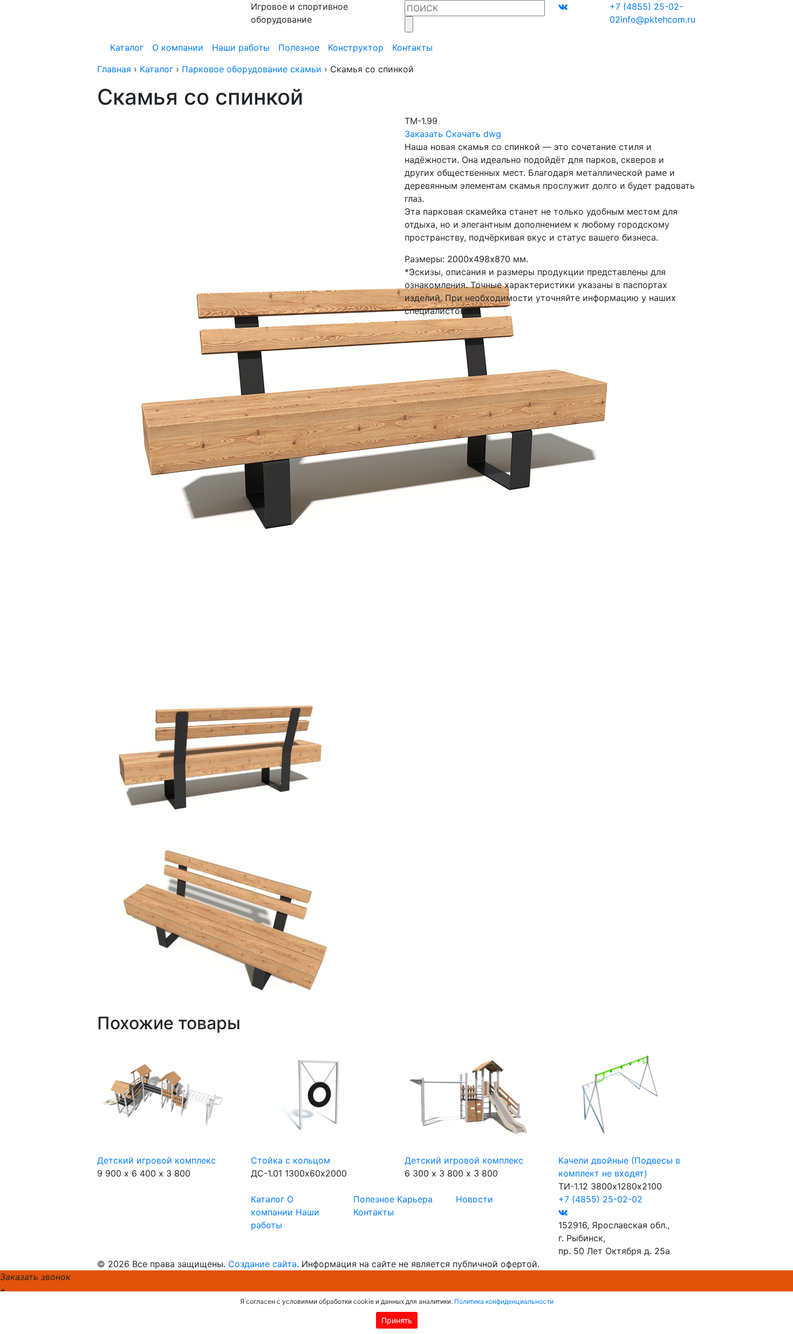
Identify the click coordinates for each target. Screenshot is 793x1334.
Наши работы (241, 47)
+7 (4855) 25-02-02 (600, 1199)
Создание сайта (262, 1263)
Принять (396, 1320)
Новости (474, 1199)
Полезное (298, 47)
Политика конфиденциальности (503, 1301)
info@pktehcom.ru (657, 19)
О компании (177, 47)
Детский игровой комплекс (156, 1160)
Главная (114, 69)
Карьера (415, 1199)
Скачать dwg (473, 133)
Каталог (126, 47)
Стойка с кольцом (290, 1160)
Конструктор (356, 47)
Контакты (412, 47)
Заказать (424, 133)
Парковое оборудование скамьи (252, 69)
